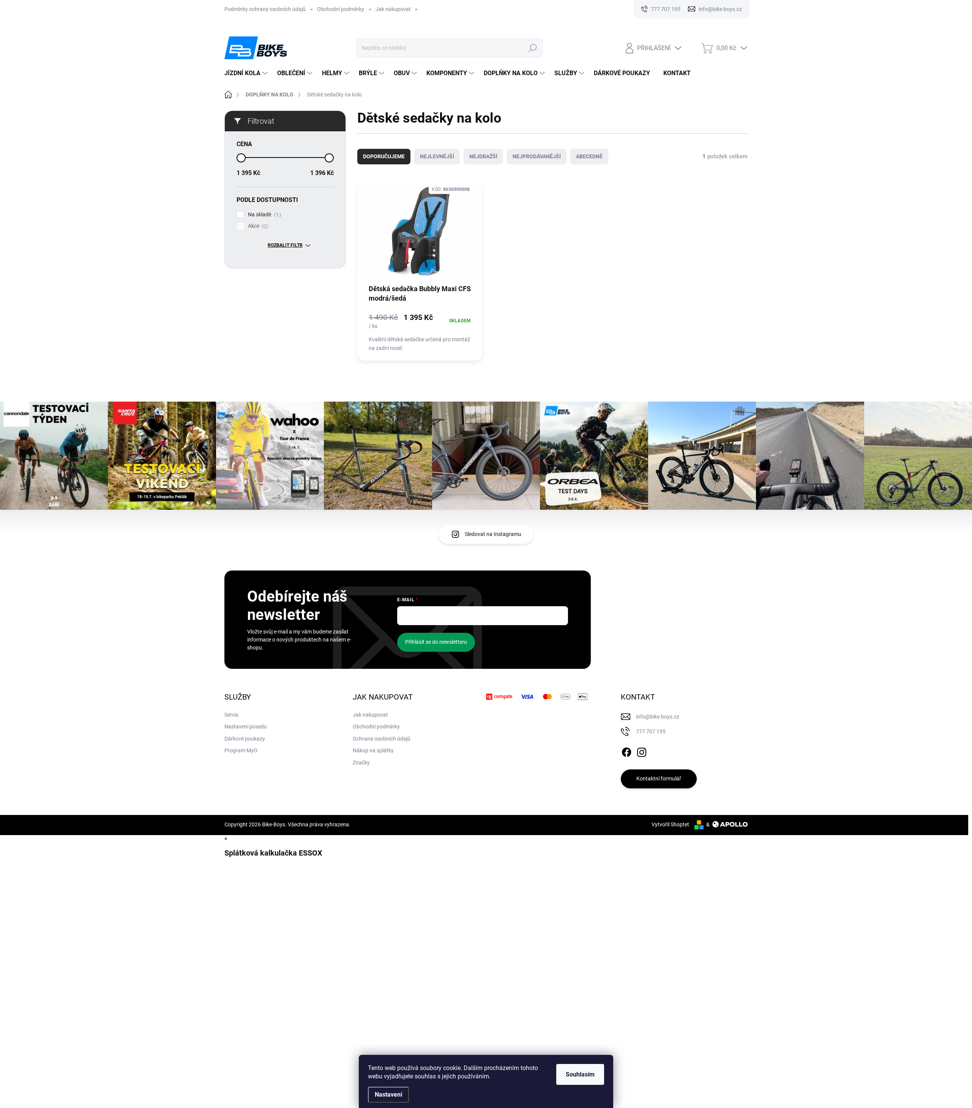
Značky (361, 763)
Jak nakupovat (393, 9)
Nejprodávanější (537, 156)
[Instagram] (641, 751)
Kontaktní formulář (658, 778)
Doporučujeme (384, 156)
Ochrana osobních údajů (381, 739)
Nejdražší (483, 156)
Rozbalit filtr (285, 245)
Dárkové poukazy (244, 739)
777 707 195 (651, 731)
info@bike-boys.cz (657, 717)
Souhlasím (580, 1074)
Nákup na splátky (373, 750)
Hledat (533, 48)
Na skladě (263, 214)
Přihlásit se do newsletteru (436, 642)
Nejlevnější (437, 156)
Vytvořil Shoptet (670, 824)
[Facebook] (626, 751)
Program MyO (240, 750)
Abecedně (589, 156)
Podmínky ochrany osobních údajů (265, 9)
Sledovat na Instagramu (493, 534)
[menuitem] (247, 73)
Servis (231, 715)
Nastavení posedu (245, 726)
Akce (257, 226)
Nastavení (388, 1094)
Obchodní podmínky (340, 9)
